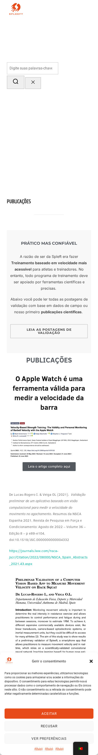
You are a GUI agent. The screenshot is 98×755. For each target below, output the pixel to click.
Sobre (58, 25)
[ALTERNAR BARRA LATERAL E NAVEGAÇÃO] (13, 94)
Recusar (49, 726)
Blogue (73, 25)
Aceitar (49, 714)
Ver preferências (49, 739)
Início (46, 25)
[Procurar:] (49, 68)
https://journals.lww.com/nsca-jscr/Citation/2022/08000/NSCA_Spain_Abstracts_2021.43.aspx (48, 557)
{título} (38, 748)
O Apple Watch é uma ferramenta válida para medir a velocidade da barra (49, 393)
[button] (91, 661)
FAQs (86, 25)
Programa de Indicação (66, 50)
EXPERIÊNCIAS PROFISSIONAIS (62, 38)
